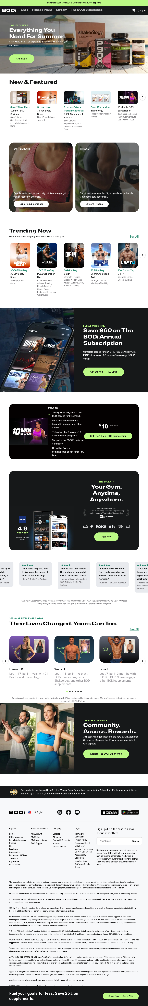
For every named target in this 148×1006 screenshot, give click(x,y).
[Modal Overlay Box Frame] (120, 843)
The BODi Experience (87, 10)
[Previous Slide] (5, 661)
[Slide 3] (72, 691)
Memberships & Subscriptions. (27, 902)
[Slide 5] (78, 691)
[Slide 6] (81, 691)
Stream (61, 10)
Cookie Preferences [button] (84, 849)
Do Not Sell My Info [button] (83, 852)
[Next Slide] (142, 97)
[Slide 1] (67, 691)
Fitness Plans (42, 10)
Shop (24, 10)
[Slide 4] (75, 691)
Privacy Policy (121, 858)
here (72, 911)
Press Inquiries (59, 846)
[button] (74, 177)
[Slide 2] (70, 691)
